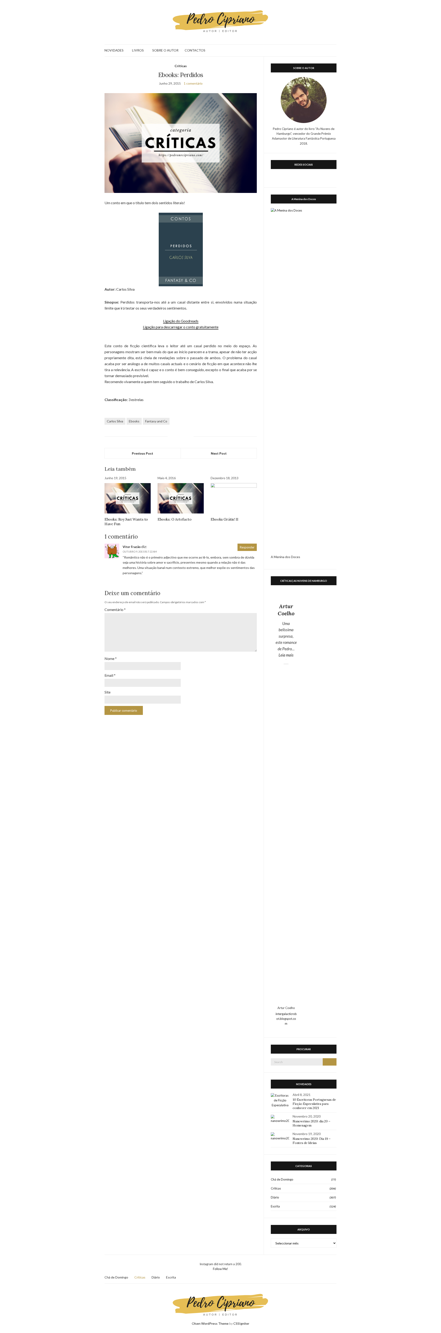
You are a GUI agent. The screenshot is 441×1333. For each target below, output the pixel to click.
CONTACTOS (195, 50)
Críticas (181, 66)
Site (107, 692)
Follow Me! (220, 1269)
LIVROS (138, 50)
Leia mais (288, 654)
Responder (247, 547)
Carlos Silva (115, 421)
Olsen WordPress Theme (210, 1323)
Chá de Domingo (282, 1179)
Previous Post (142, 453)
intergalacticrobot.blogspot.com (286, 1018)
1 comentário (193, 83)
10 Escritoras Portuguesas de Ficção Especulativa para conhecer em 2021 (314, 1104)
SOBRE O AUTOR (165, 50)
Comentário (115, 609)
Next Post (219, 453)
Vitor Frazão (132, 547)
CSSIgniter (241, 1323)
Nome (111, 658)
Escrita (275, 1206)
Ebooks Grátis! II (224, 519)
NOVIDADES (114, 50)
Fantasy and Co (156, 421)
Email (110, 675)
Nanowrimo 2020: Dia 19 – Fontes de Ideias (312, 1141)
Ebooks (134, 421)
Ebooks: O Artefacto (174, 519)
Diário (275, 1197)
